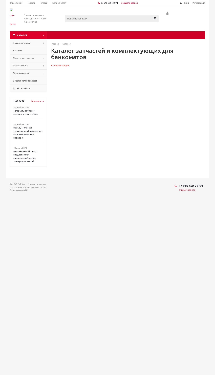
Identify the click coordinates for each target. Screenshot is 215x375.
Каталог (22, 35)
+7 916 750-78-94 (109, 3)
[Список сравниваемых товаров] (167, 14)
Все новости (37, 101)
